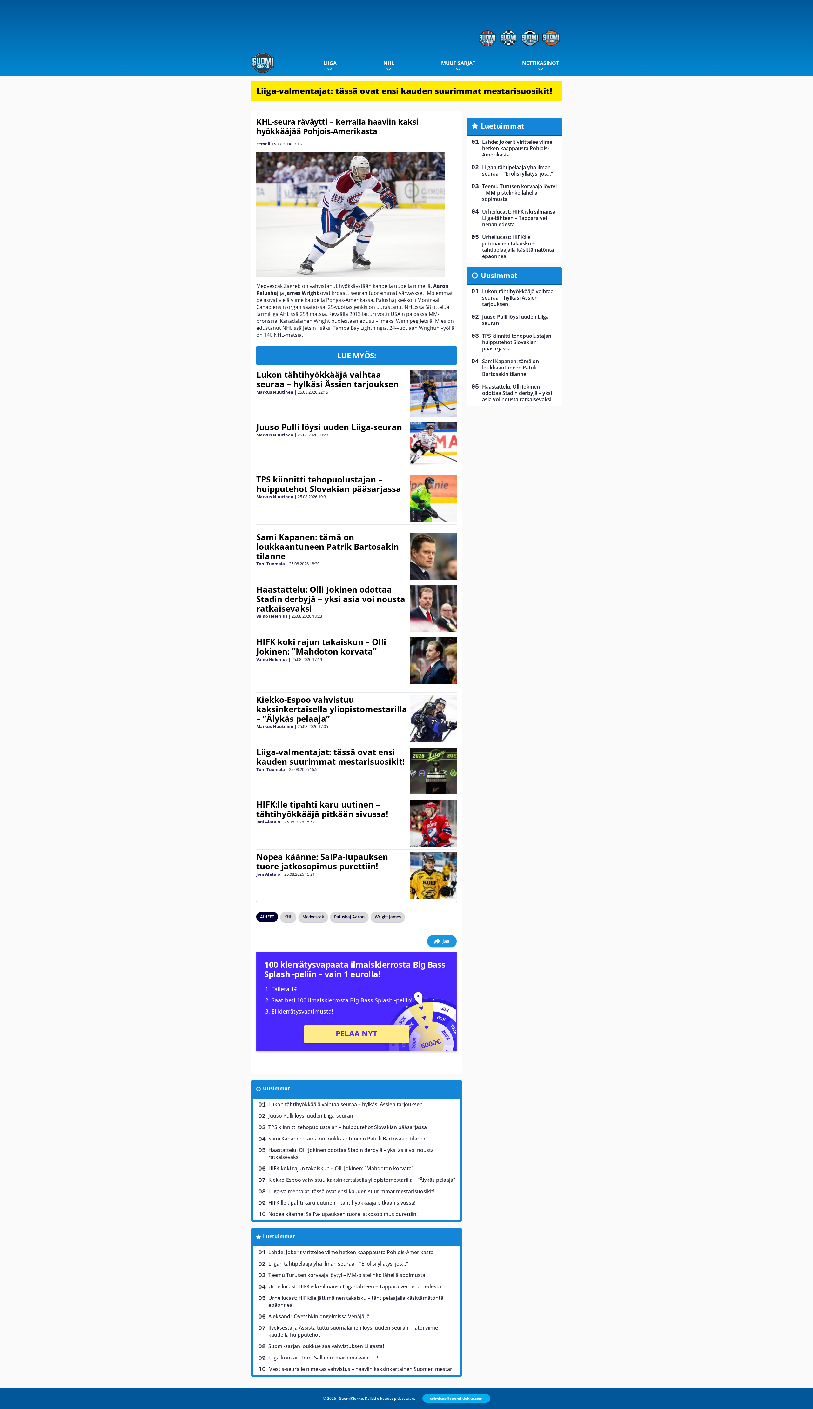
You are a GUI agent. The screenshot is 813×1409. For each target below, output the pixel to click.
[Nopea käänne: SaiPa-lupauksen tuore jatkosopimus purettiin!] (433, 875)
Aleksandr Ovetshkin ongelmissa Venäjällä (319, 1316)
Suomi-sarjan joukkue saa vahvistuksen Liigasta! (326, 1346)
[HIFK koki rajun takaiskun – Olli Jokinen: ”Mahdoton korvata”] (433, 660)
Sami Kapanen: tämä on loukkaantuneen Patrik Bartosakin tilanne (327, 546)
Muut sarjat (458, 63)
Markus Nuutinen (274, 392)
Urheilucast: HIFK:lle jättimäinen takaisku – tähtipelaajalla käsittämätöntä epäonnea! (355, 1301)
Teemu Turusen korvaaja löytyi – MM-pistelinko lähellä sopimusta (346, 1275)
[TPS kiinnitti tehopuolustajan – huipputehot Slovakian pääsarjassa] (433, 498)
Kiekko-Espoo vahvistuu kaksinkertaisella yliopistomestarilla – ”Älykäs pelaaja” (331, 709)
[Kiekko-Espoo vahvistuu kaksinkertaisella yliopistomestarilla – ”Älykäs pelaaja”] (433, 718)
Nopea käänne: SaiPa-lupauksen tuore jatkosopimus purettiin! (322, 861)
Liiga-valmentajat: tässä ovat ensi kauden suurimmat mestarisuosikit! (404, 90)
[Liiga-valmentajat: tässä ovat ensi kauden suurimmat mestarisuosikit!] (433, 771)
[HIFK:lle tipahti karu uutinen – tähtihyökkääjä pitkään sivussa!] (433, 823)
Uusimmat (276, 1088)
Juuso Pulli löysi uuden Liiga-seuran (329, 427)
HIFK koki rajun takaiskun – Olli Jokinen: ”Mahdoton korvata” (321, 646)
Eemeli (263, 144)
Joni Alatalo (268, 822)
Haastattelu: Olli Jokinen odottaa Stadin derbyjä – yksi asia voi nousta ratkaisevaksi (330, 599)
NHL (388, 63)
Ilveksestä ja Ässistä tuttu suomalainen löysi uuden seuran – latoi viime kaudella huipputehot (353, 1331)
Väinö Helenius (271, 616)
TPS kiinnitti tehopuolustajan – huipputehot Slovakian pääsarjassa (328, 484)
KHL (288, 917)
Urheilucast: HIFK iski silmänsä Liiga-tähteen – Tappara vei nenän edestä (354, 1286)
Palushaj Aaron (349, 917)
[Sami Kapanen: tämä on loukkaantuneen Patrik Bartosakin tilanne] (433, 556)
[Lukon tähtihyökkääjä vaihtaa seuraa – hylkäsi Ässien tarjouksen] (433, 393)
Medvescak (313, 917)
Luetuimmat (279, 1236)
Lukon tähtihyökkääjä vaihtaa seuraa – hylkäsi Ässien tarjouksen (327, 379)
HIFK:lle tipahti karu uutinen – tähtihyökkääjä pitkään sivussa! (322, 809)
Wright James (388, 917)
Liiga (330, 63)
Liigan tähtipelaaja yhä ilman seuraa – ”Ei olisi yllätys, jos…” (338, 1263)
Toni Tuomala (270, 564)
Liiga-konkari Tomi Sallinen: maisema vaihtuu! (323, 1357)
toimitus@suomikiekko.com (456, 1398)
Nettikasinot (540, 63)
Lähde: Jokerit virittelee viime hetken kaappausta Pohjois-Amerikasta (350, 1252)
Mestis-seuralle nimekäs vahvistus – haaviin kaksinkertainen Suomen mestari (361, 1369)
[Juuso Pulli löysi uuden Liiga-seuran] (433, 445)
